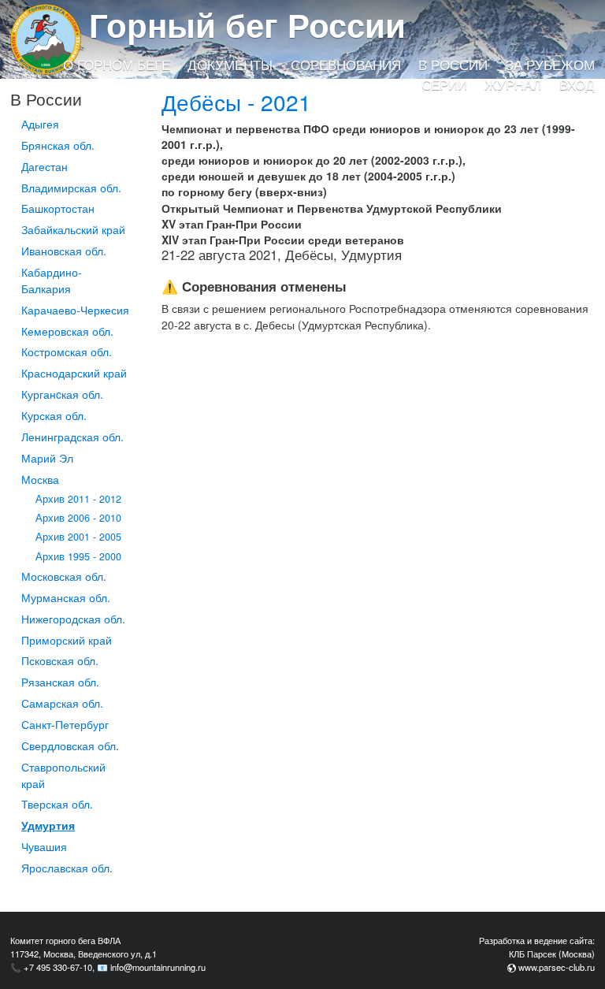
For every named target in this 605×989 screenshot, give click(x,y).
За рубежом (550, 64)
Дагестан (44, 166)
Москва (40, 479)
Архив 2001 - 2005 (78, 537)
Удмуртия (48, 825)
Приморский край (66, 640)
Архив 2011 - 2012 (78, 499)
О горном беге (116, 64)
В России (453, 64)
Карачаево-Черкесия (75, 310)
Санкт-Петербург (65, 724)
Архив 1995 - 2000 (78, 556)
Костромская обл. (66, 351)
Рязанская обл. (60, 682)
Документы (230, 64)
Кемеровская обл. (67, 331)
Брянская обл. (58, 145)
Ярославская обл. (67, 868)
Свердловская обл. (70, 745)
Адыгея (40, 124)
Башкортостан (58, 208)
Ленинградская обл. (72, 436)
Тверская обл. (57, 804)
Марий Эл (47, 458)
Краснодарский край (74, 373)
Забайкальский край (73, 229)
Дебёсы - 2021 (236, 101)
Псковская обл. (59, 660)
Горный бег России (247, 24)
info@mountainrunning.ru (158, 967)
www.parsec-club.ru (556, 967)
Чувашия (44, 846)
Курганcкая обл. (62, 394)
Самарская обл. (62, 703)
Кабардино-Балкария (51, 280)
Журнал (512, 84)
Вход (577, 84)
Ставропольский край (63, 775)
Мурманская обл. (65, 597)
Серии (444, 84)
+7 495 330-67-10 (58, 967)
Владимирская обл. (71, 187)
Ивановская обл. (63, 250)
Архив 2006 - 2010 (78, 518)
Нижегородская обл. (73, 618)
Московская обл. (63, 576)
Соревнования (346, 64)
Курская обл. (54, 415)
